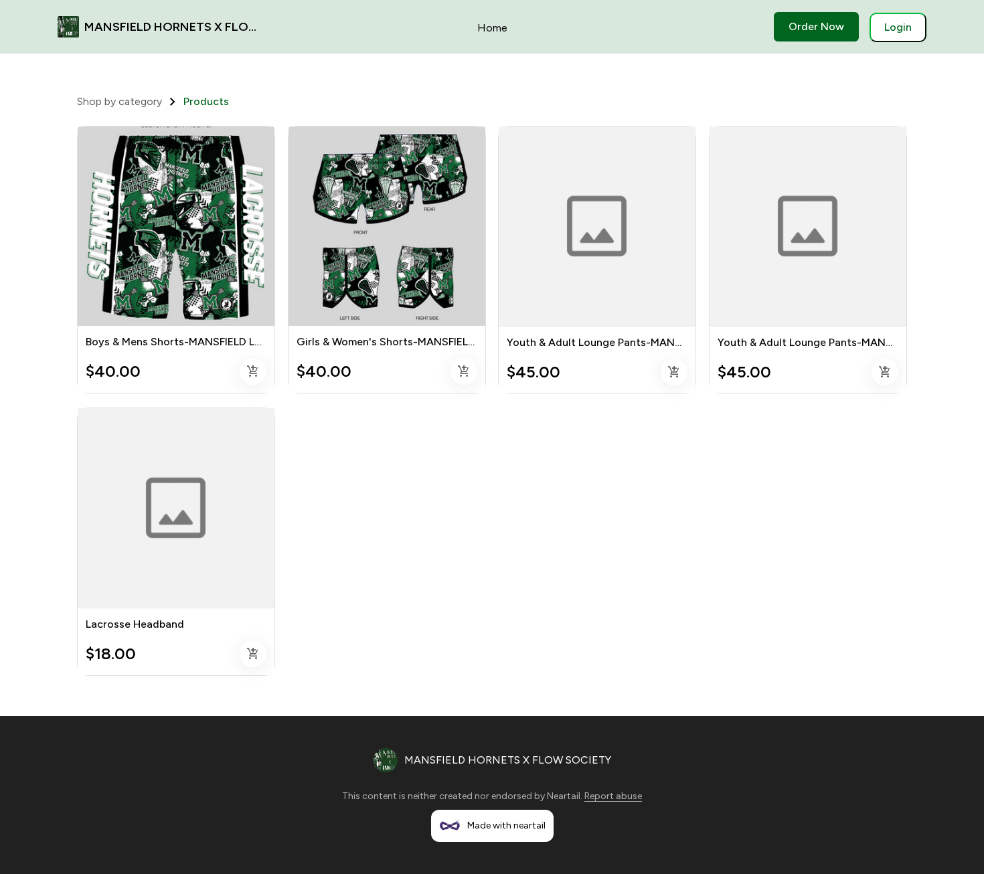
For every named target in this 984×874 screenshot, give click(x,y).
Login (898, 27)
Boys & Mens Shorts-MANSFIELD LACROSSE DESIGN (216, 341)
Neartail (563, 796)
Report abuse (613, 796)
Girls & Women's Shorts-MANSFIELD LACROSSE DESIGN (436, 341)
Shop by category (119, 101)
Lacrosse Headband (135, 624)
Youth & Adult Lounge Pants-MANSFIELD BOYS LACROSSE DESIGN (673, 342)
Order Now (816, 26)
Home (492, 27)
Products (206, 101)
